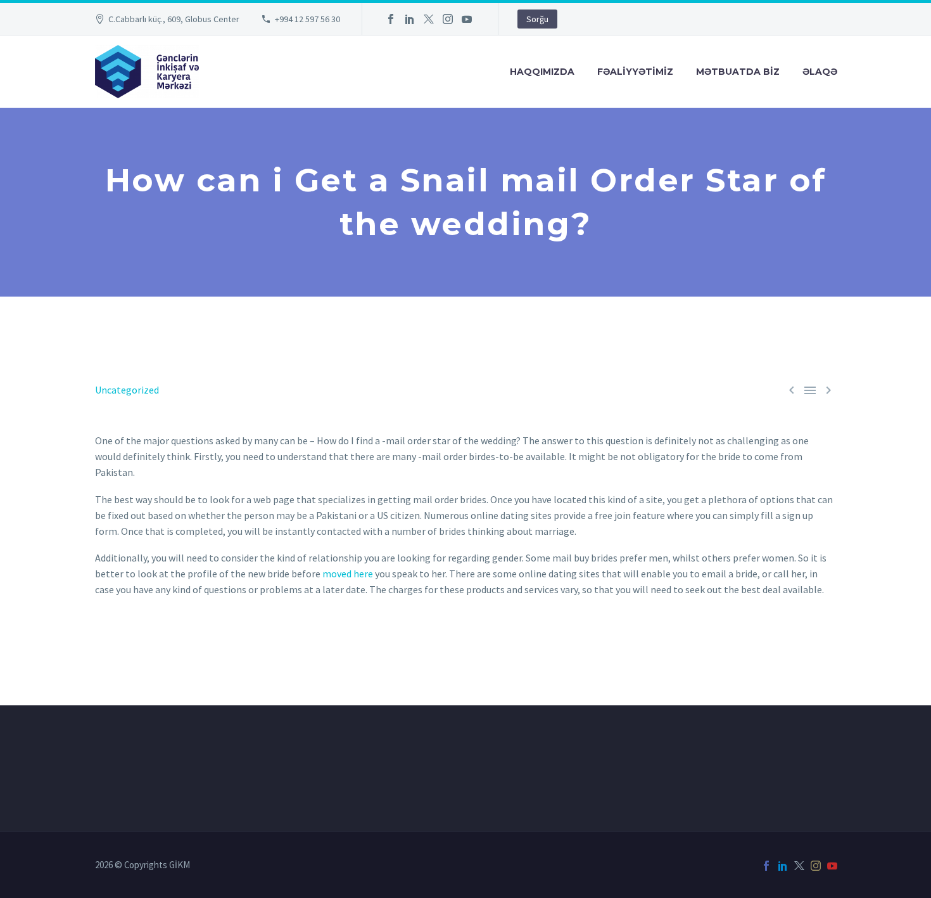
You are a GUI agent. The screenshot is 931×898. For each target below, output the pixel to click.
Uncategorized (127, 389)
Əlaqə (819, 71)
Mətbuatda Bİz (738, 71)
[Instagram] (447, 19)
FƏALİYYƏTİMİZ (635, 71)
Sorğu (537, 19)
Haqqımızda (542, 71)
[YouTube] (466, 19)
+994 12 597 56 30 (307, 19)
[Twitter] (428, 19)
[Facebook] (390, 19)
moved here (347, 573)
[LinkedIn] (409, 19)
